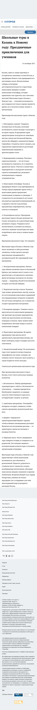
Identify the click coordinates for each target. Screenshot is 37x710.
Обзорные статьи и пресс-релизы (11, 583)
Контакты (4, 569)
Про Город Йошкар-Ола (8, 507)
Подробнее (5, 649)
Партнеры (5, 593)
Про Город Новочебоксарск (9, 500)
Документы (29, 27)
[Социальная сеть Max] (12, 556)
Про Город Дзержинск (8, 537)
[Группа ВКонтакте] (3, 556)
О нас (3, 566)
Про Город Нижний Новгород (10, 534)
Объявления (5, 576)
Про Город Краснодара (8, 545)
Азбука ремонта (6, 27)
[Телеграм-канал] (9, 556)
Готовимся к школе (18, 27)
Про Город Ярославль (8, 518)
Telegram (4, 562)
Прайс (4, 586)
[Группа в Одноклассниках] (6, 556)
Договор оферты (6, 579)
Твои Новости (6, 503)
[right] (35, 27)
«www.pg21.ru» (15, 599)
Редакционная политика (8, 573)
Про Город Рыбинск (7, 526)
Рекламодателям (6, 590)
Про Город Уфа (6, 529)
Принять (30, 32)
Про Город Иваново (7, 515)
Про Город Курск (6, 523)
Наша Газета (5, 511)
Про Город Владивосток (8, 541)
